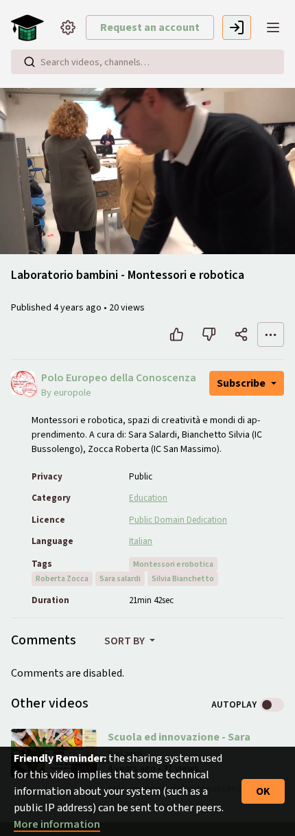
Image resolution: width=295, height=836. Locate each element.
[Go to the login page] (236, 27)
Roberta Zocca (62, 579)
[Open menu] (273, 27)
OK (263, 791)
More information (57, 824)
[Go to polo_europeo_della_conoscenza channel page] (30, 388)
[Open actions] (270, 334)
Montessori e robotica (173, 564)
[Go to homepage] (30, 27)
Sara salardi (120, 579)
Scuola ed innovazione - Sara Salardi (179, 745)
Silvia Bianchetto (183, 579)
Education (148, 498)
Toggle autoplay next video (272, 705)
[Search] (29, 61)
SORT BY (125, 640)
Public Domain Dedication (178, 520)
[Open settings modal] (68, 27)
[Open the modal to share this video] (241, 335)
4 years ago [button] (79, 308)
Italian (140, 541)
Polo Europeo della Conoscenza (118, 378)
